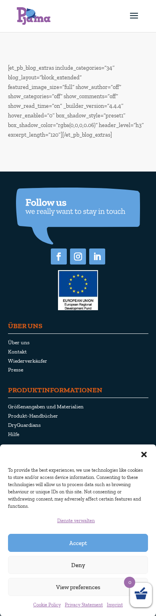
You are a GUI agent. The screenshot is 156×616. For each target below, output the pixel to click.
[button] (144, 454)
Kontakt (17, 351)
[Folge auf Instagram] (78, 256)
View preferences (78, 587)
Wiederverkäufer (27, 360)
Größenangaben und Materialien (46, 406)
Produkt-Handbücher (33, 415)
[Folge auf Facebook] (59, 256)
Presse (15, 369)
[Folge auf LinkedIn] (97, 256)
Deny (78, 565)
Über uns (19, 342)
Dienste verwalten (76, 520)
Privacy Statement (84, 605)
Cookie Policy (47, 605)
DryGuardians (24, 425)
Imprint (115, 605)
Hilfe (13, 434)
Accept (78, 543)
